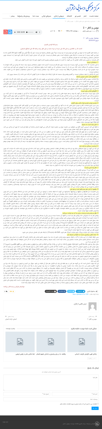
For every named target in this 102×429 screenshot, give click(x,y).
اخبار (85, 16)
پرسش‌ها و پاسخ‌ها (23, 16)
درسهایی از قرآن (59, 16)
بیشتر (13, 16)
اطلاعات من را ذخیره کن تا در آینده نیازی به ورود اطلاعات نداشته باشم (78, 404)
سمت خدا (36, 16)
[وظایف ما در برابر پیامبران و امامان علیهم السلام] (51, 342)
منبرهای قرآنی (46, 16)
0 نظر (51, 31)
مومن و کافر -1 (92, 319)
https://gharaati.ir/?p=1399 (80, 294)
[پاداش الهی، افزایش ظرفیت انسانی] (82, 342)
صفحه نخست (93, 16)
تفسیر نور (78, 16)
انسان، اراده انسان (11, 319)
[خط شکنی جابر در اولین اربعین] (20, 342)
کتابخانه (69, 16)
